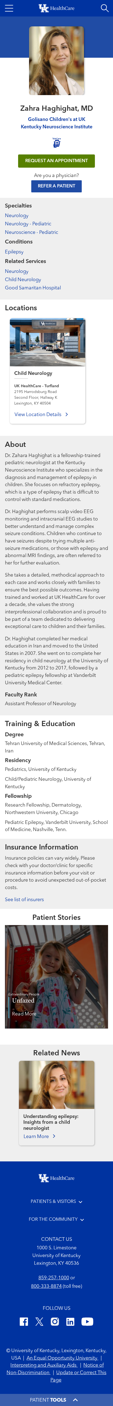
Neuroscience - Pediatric (31, 232)
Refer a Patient (56, 186)
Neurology (17, 216)
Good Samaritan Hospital (33, 288)
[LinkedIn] (70, 1323)
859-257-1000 (53, 1278)
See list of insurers (24, 900)
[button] (9, 8)
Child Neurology (23, 280)
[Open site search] (105, 8)
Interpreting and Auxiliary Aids (44, 1365)
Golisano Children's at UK (56, 119)
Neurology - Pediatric (28, 224)
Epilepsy (14, 252)
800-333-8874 (46, 1286)
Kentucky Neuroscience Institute (56, 127)
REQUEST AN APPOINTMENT (56, 161)
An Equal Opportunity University (62, 1358)
